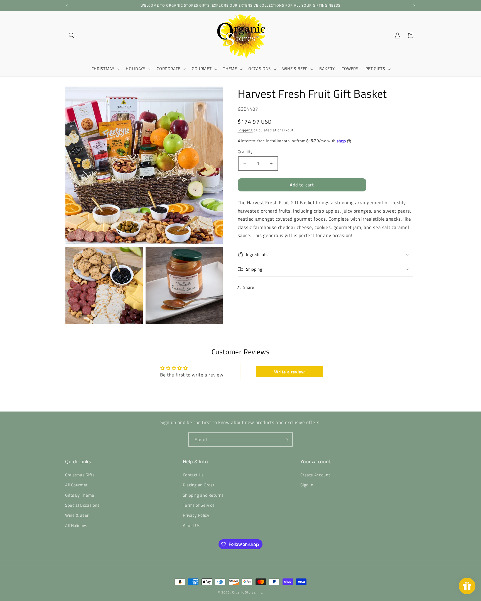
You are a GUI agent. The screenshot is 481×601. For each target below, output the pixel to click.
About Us (191, 525)
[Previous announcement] (67, 5)
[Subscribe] (285, 439)
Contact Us (193, 475)
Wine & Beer (77, 515)
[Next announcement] (414, 5)
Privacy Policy (196, 515)
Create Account (315, 475)
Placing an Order (199, 485)
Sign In (306, 485)
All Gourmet (76, 485)
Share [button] (248, 287)
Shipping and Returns (203, 495)
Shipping (245, 130)
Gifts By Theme (79, 495)
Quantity (245, 151)
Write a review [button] (289, 371)
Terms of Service (199, 505)
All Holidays (76, 525)
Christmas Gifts (79, 475)
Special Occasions (82, 505)
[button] (71, 35)
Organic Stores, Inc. (247, 592)
